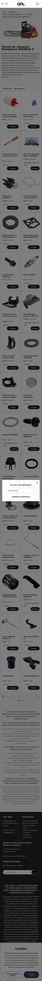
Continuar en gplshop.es (21, 496)
